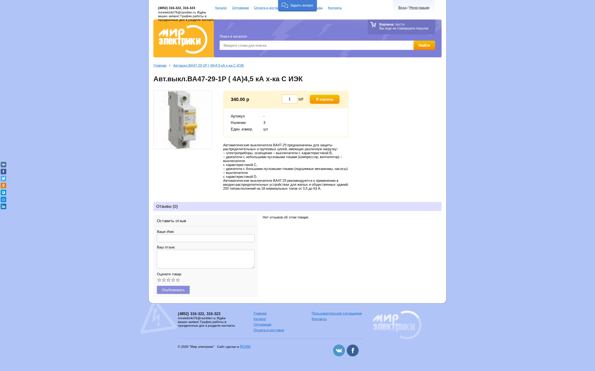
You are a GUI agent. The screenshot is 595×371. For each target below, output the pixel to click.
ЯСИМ (245, 346)
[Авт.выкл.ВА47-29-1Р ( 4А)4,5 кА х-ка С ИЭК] (182, 148)
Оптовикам (240, 8)
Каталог (221, 8)
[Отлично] (177, 280)
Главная (159, 65)
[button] (297, 5)
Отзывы (317, 8)
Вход (402, 8)
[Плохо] (164, 280)
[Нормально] (168, 280)
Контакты (335, 8)
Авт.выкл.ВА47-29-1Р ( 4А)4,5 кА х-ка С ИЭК (208, 65)
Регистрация (419, 8)
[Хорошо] (173, 280)
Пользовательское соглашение (337, 313)
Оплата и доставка (268, 8)
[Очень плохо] (159, 280)
